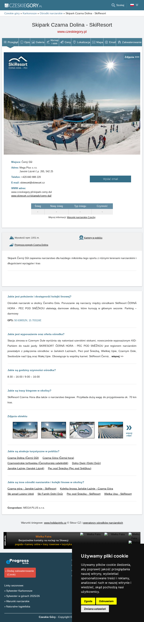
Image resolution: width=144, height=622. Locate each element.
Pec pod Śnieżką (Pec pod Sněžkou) (69, 468)
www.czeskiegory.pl (72, 32)
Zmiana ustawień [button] (95, 608)
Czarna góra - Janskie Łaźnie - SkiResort (32, 488)
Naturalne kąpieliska (18, 606)
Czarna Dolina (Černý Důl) (23, 457)
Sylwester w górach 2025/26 (23, 595)
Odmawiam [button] (106, 601)
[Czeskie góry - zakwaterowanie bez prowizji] (23, 5)
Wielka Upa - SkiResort (118, 493)
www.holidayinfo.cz (55, 522)
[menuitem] (10, 42)
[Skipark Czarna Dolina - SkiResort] (25, 437)
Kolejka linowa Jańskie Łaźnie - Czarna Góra (86, 488)
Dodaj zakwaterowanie (20, 572)
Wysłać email (110, 179)
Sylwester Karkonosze (19, 590)
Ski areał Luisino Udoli (21, 493)
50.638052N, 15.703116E (27, 320)
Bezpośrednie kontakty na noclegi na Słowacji (43, 540)
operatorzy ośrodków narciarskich (103, 522)
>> (117, 356)
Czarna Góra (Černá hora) (58, 457)
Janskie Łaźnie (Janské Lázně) (26, 468)
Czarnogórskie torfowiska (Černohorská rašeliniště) (38, 463)
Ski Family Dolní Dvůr (50, 493)
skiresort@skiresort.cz (32, 182)
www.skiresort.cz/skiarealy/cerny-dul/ (31, 195)
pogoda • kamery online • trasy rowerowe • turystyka (43, 544)
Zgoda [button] (88, 601)
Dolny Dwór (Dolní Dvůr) (86, 463)
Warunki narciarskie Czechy (81, 217)
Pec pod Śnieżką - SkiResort (83, 493)
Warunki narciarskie (17, 601)
